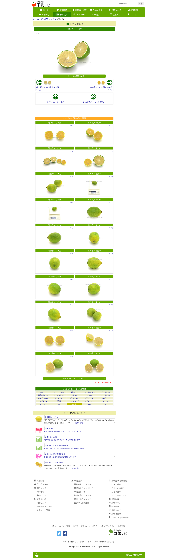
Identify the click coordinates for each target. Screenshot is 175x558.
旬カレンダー (99, 9)
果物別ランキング (81, 491)
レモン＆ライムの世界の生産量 (56, 445)
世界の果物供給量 (81, 502)
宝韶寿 (59, 401)
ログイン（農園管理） (120, 517)
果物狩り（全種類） (120, 480)
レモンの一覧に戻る (55, 102)
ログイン (134, 14)
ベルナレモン (43, 401)
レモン (53, 19)
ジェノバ (90, 395)
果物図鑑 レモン (51, 417)
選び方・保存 (81, 9)
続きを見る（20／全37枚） (73, 378)
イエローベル (43, 392)
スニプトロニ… (43, 398)
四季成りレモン (43, 395)
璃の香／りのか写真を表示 (47, 87)
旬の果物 (40, 491)
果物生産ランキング (82, 484)
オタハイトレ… (59, 392)
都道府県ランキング (82, 495)
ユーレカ (105, 401)
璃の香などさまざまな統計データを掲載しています (62, 440)
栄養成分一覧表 (43, 510)
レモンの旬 (49, 428)
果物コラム (81, 14)
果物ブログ (99, 14)
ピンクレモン (74, 398)
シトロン (74, 395)
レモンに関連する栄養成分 (55, 454)
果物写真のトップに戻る (93, 102)
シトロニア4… (59, 395)
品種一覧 (116, 14)
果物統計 (134, 9)
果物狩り (45, 14)
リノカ (38, 90)
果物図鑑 (63, 9)
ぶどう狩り (116, 491)
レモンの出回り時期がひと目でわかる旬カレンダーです (63, 431)
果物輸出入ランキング (83, 487)
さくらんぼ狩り (118, 487)
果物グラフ (41, 495)
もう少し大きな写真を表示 (74, 76)
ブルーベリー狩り (119, 495)
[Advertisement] (74, 110)
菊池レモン (74, 392)
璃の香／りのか (54, 122)
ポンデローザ (74, 401)
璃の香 (74, 404)
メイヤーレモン (90, 401)
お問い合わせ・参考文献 (114, 526)
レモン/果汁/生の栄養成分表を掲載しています (60, 457)
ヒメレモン (58, 398)
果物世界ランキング (82, 499)
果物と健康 (116, 513)
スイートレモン (106, 395)
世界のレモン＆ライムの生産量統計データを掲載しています (65, 448)
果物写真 (63, 14)
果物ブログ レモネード (54, 462)
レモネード (90, 404)
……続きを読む (77, 423)
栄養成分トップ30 (44, 506)
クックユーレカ (90, 392)
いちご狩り (116, 484)
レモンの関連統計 (51, 437)
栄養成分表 (116, 9)
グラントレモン (106, 392)
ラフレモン (43, 404)
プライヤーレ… (90, 398)
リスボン (59, 404)
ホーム (45, 9)
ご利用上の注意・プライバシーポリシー (82, 526)
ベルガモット (105, 398)
